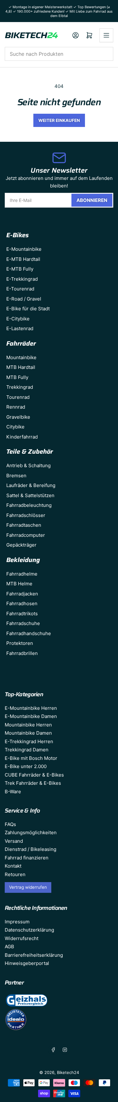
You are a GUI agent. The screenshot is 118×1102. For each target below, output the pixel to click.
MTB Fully (17, 377)
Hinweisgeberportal (27, 963)
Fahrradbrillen (22, 653)
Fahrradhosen (21, 603)
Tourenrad (18, 397)
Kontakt (13, 866)
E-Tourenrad (20, 289)
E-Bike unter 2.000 (26, 766)
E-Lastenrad (19, 328)
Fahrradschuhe (23, 623)
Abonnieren (91, 200)
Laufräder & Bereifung (30, 485)
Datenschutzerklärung (29, 930)
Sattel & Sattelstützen (30, 495)
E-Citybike (18, 319)
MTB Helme (19, 584)
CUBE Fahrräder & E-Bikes (34, 775)
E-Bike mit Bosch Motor (31, 758)
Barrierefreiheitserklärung (34, 955)
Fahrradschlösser (25, 515)
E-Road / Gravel (23, 299)
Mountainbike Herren (28, 725)
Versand (14, 841)
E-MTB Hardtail (23, 259)
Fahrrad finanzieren (26, 858)
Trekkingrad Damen (26, 750)
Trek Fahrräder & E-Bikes (33, 783)
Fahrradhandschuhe (28, 633)
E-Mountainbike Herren (31, 708)
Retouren (15, 874)
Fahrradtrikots (22, 614)
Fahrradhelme (21, 574)
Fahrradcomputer (25, 535)
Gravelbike (18, 417)
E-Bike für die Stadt (28, 309)
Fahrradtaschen (23, 525)
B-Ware (13, 792)
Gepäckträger (21, 545)
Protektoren (19, 643)
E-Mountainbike (24, 249)
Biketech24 (68, 1072)
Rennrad (15, 407)
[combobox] (59, 54)
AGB (9, 947)
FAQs (10, 824)
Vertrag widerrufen (28, 887)
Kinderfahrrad (22, 437)
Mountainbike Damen (28, 733)
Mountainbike (21, 357)
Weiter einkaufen (59, 120)
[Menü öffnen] (106, 35)
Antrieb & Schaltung (28, 465)
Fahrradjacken (22, 594)
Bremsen (16, 476)
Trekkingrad (19, 387)
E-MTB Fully (19, 269)
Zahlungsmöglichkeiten (31, 832)
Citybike (15, 427)
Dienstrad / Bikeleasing (30, 849)
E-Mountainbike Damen (31, 716)
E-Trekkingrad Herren (29, 741)
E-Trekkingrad (22, 279)
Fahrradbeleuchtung (29, 505)
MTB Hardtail (20, 367)
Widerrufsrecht (21, 938)
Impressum (17, 922)
